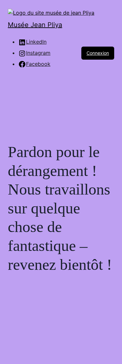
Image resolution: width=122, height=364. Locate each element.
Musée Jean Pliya (35, 25)
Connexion (98, 53)
